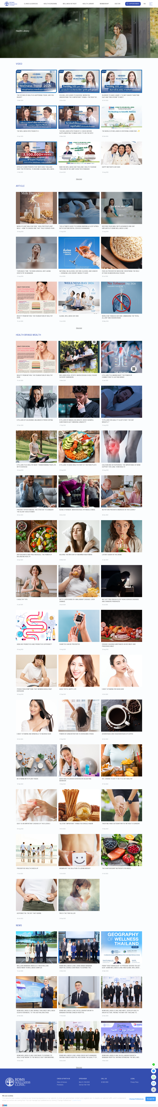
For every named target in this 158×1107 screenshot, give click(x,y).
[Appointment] (153, 1083)
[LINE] (153, 1064)
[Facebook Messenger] (153, 1070)
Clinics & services (31, 3)
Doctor (117, 3)
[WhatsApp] (153, 1077)
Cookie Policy (76, 1100)
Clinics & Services (62, 1082)
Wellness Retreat (70, 3)
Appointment (134, 3)
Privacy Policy (134, 1082)
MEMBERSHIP (104, 3)
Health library (88, 3)
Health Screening (50, 3)
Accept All (150, 1099)
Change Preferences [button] (136, 1099)
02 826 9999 (104, 1082)
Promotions (60, 1085)
